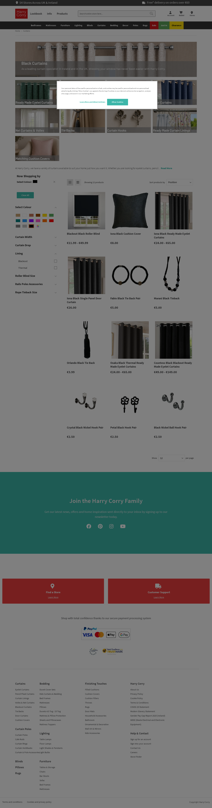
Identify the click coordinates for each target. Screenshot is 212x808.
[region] (107, 95)
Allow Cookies (117, 102)
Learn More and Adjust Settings (92, 102)
